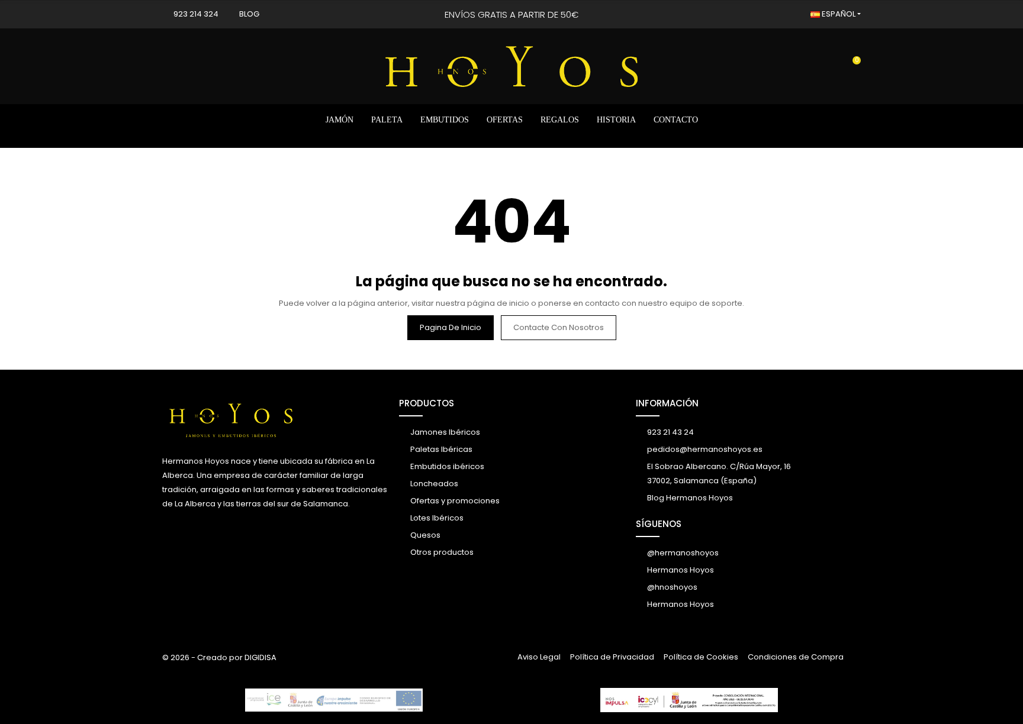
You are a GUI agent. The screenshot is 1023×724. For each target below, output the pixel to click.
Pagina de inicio (450, 327)
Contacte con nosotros (558, 327)
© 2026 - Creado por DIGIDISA (219, 657)
